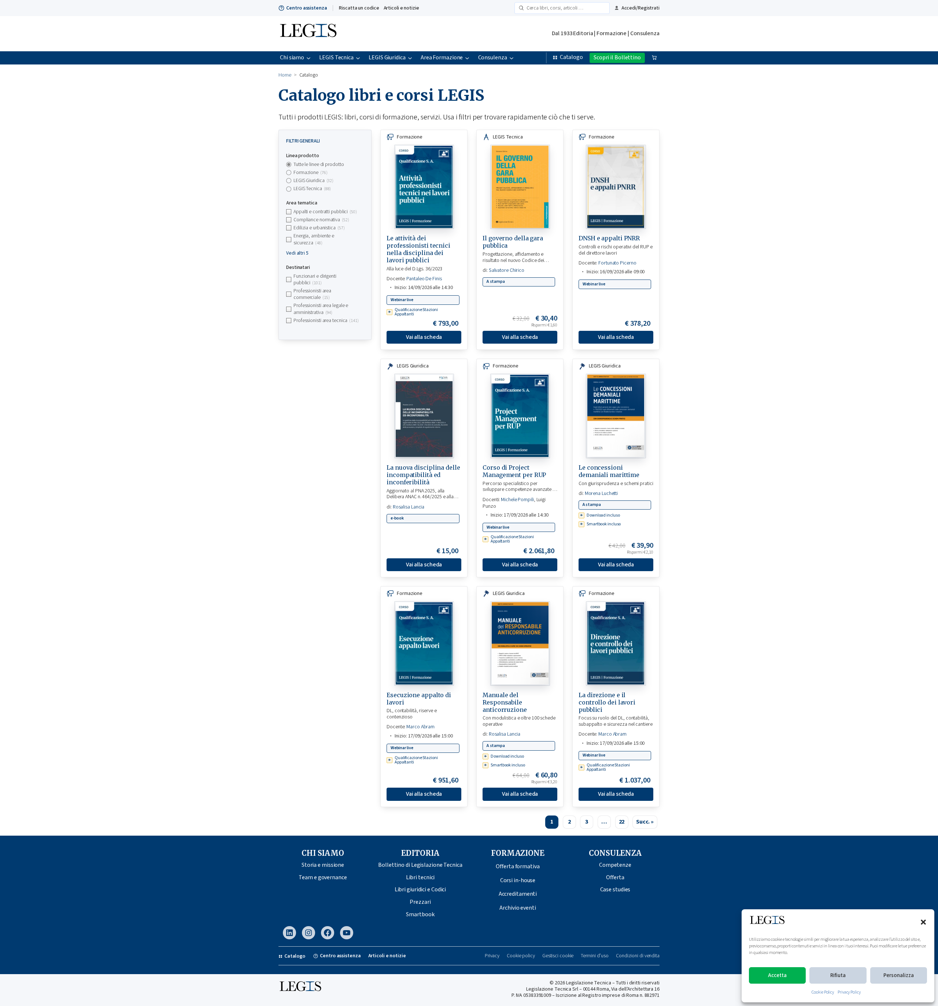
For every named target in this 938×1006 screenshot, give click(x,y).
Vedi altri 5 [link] (297, 253)
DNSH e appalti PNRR (609, 238)
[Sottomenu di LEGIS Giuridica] (410, 58)
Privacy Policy (849, 992)
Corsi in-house (518, 880)
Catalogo (571, 57)
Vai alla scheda (424, 337)
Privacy (492, 956)
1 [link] (551, 822)
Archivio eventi (517, 908)
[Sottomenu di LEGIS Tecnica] (358, 58)
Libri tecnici (420, 877)
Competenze (615, 865)
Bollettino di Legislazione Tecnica (420, 865)
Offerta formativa (517, 866)
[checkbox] (325, 172)
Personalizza (898, 975)
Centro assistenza (306, 8)
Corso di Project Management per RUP (514, 471)
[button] (923, 922)
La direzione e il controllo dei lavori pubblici (607, 702)
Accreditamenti (518, 894)
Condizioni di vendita (638, 956)
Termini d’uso (595, 956)
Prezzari (420, 902)
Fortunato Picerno (617, 263)
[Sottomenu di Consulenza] (511, 58)
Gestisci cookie (558, 956)
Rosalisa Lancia (409, 507)
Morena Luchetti (601, 493)
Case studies (615, 889)
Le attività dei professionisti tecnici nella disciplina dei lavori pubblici (418, 249)
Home (284, 75)
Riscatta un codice (359, 8)
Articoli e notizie (401, 8)
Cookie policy (521, 956)
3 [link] (586, 822)
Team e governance (323, 877)
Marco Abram (420, 727)
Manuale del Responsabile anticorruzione (505, 702)
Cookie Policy (823, 992)
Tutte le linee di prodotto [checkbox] (318, 164)
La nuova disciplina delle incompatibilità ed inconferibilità (423, 475)
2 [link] (569, 822)
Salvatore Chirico (506, 270)
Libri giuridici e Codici (420, 889)
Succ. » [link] (645, 822)
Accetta (777, 975)
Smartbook (420, 914)
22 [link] (622, 822)
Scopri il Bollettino (617, 57)
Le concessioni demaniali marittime (609, 471)
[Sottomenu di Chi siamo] (308, 58)
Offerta (615, 877)
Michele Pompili (517, 499)
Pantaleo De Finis (424, 278)
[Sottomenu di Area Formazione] (467, 58)
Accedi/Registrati (640, 8)
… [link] (604, 822)
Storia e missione (323, 865)
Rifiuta (838, 975)
